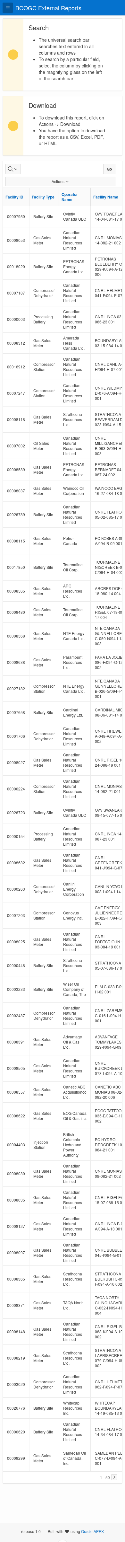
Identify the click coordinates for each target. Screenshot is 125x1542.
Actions (58, 181)
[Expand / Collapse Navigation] (8, 8)
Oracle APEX (92, 1531)
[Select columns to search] (13, 169)
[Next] (114, 1477)
